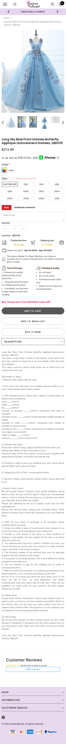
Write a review (33, 669)
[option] (33, 71)
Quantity (6, 223)
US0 (57, 198)
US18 (26, 198)
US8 (10, 191)
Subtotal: (6, 235)
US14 (57, 191)
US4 (41, 184)
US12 (41, 191)
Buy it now (33, 332)
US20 (41, 198)
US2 (26, 184)
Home (6, 18)
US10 (26, 191)
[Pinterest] (3, 717)
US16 (9, 198)
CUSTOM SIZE (10, 184)
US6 (57, 184)
